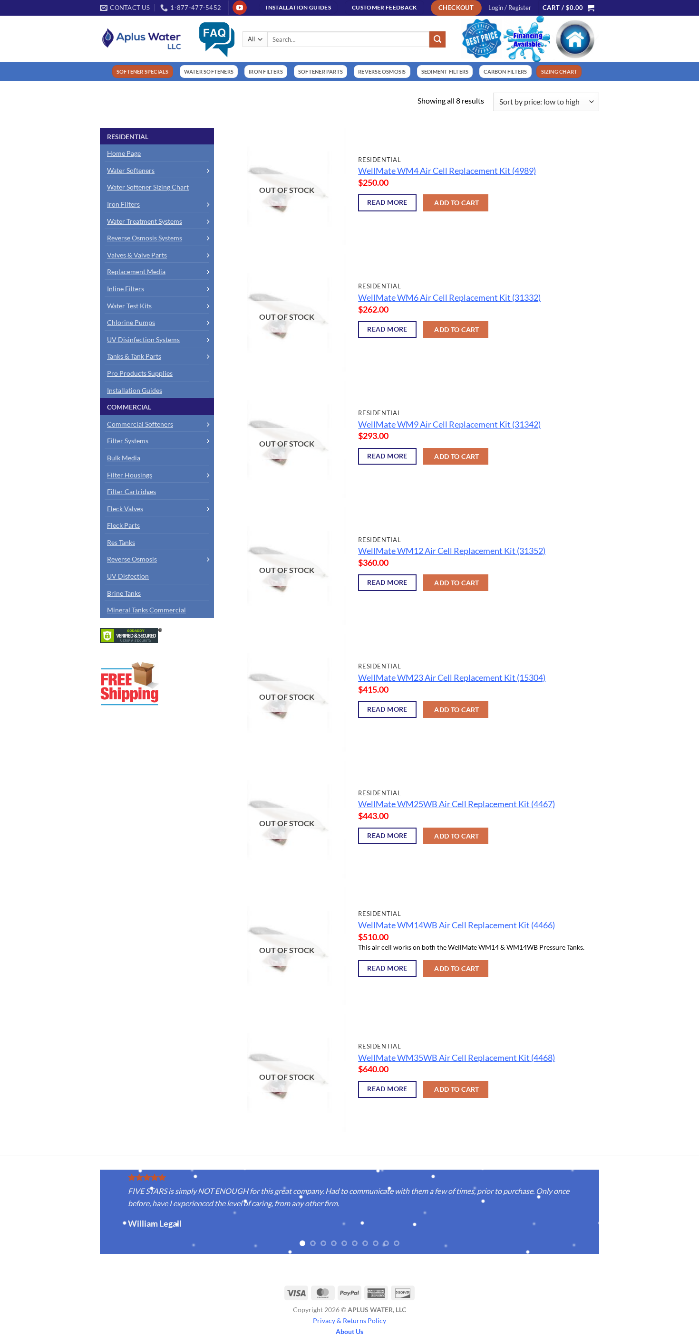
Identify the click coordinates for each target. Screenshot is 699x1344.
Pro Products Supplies (140, 373)
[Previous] (89, 1213)
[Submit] (437, 39)
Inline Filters (125, 289)
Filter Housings (129, 475)
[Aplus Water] (142, 39)
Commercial (129, 407)
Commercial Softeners (140, 424)
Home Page (124, 153)
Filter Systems (127, 441)
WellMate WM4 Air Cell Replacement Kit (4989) (447, 171)
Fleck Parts (123, 525)
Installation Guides (134, 390)
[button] (509, 7)
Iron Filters (123, 204)
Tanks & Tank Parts (134, 356)
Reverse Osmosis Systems (144, 238)
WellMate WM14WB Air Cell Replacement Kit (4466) (456, 925)
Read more (387, 202)
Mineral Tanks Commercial (146, 610)
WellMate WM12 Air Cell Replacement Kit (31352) (451, 551)
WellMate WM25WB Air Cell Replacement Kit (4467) (456, 804)
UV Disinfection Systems (143, 339)
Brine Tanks (124, 593)
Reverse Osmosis (132, 559)
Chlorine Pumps (131, 322)
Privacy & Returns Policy (349, 1320)
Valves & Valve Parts (137, 255)
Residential (127, 137)
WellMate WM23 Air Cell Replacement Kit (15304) (451, 678)
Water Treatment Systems (144, 221)
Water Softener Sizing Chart (148, 187)
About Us (349, 1331)
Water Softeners (131, 170)
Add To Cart (456, 203)
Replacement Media (136, 271)
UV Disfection (128, 576)
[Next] (609, 1213)
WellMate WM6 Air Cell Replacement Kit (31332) (449, 298)
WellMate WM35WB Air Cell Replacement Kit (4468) (456, 1058)
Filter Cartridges (131, 491)
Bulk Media (123, 458)
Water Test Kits (129, 306)
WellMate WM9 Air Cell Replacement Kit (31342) (449, 424)
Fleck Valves (125, 509)
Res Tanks (121, 542)
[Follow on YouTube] (239, 7)
